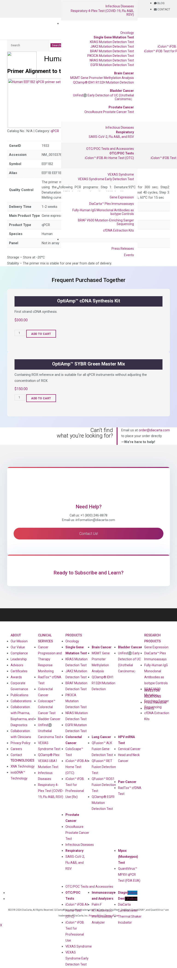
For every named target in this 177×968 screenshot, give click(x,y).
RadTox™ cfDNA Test (49, 680)
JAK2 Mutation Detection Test (112, 46)
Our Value (18, 647)
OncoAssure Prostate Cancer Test (109, 112)
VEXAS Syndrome (121, 174)
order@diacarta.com (154, 430)
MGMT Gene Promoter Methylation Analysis (102, 78)
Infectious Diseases (120, 6)
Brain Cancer (124, 73)
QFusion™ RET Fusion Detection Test (104, 767)
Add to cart (41, 334)
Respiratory (125, 132)
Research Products (152, 638)
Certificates (19, 671)
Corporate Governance (19, 686)
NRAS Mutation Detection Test (112, 60)
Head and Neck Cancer (129, 758)
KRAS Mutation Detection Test (112, 42)
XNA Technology (23, 766)
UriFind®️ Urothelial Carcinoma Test (49, 731)
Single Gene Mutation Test (114, 37)
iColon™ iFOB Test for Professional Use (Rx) (74, 788)
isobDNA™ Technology (19, 775)
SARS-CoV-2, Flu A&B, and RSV (111, 137)
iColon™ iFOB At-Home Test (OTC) (109, 158)
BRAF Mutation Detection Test (112, 51)
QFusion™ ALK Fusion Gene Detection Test (102, 749)
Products (73, 635)
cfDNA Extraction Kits (118, 230)
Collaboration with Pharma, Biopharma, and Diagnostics (22, 716)
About (16, 635)
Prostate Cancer (121, 107)
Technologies (22, 760)
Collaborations (21, 701)
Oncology (127, 33)
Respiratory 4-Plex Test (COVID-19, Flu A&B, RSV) (102, 12)
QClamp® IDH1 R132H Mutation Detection (103, 82)
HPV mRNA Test (126, 740)
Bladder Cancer (122, 91)
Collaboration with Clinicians (21, 734)
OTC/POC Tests (121, 153)
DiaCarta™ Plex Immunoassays (111, 204)
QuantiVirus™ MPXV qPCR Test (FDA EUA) (129, 874)
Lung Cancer (101, 737)
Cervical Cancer (129, 749)
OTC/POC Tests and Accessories (110, 149)
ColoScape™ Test (74, 752)
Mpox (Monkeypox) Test (128, 856)
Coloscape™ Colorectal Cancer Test (47, 707)
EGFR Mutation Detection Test (112, 65)
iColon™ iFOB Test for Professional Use (74, 931)
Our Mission (19, 641)
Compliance (19, 653)
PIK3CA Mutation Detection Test (110, 56)
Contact (16, 755)
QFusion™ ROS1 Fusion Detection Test (104, 785)
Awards (16, 677)
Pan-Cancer (127, 782)
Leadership (19, 659)
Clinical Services (45, 638)
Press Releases (123, 248)
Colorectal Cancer (73, 740)
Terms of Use (111, 915)
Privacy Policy (20, 743)
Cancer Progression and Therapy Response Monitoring (50, 659)
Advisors (17, 665)
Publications (19, 695)
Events (129, 255)
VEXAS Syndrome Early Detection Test (106, 179)
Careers (16, 749)
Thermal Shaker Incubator (130, 919)
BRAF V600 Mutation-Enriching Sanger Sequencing (106, 222)
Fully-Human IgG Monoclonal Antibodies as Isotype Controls (103, 212)
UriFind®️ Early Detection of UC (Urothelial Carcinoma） (103, 97)
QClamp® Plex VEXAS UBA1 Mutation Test (48, 761)
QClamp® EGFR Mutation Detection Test (103, 803)
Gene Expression (122, 197)
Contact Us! (88, 533)
